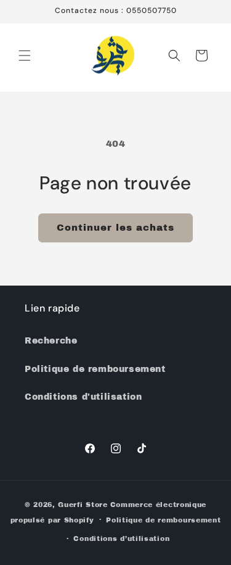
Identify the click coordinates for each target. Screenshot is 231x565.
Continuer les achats (115, 228)
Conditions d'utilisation (83, 397)
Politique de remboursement (95, 369)
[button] (24, 55)
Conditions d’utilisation (121, 538)
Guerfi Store (82, 504)
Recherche (51, 340)
